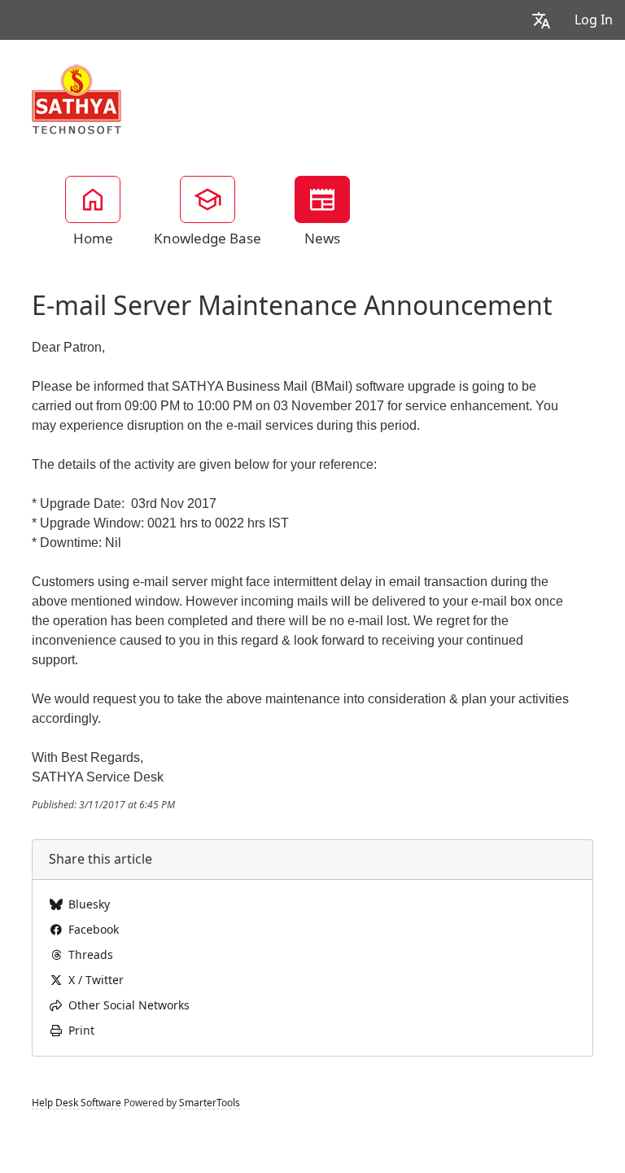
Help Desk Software (76, 1103)
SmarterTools (209, 1103)
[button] (541, 20)
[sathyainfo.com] (77, 98)
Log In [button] (594, 20)
